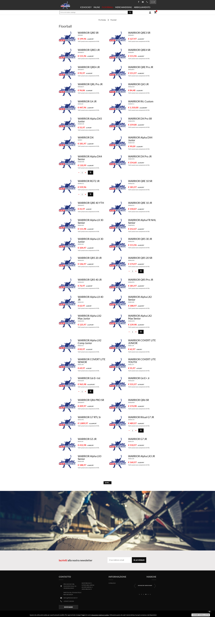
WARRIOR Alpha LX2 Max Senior (140, 317)
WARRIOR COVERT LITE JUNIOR (142, 342)
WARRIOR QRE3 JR (89, 49)
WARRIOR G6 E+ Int (89, 378)
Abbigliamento (142, 7)
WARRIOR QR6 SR (138, 399)
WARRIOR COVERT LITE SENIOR (91, 360)
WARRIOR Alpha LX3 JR (141, 456)
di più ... (107, 483)
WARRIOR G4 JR (87, 101)
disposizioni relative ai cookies (100, 615)
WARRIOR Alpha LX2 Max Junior (89, 317)
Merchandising (123, 7)
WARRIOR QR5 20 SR (140, 257)
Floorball (107, 7)
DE (152, 2)
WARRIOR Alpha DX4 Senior (90, 158)
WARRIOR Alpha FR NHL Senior (142, 221)
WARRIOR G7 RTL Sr (89, 417)
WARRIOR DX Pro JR (140, 156)
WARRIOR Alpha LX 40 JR (90, 298)
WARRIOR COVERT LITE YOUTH (142, 360)
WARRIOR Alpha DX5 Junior (90, 120)
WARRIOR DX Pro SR (140, 118)
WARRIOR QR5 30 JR (140, 238)
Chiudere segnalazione (200, 615)
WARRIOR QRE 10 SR (140, 180)
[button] (139, 594)
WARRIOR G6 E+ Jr (139, 378)
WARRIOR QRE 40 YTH (91, 202)
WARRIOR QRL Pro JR (90, 84)
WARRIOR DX (86, 137)
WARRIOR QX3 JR (138, 84)
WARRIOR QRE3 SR (139, 32)
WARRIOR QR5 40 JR (90, 279)
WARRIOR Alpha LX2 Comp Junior (89, 342)
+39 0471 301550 (68, 601)
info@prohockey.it (70, 598)
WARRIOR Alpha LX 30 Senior (90, 221)
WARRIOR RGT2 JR (89, 180)
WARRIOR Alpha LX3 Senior (89, 457)
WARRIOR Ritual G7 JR (141, 417)
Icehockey (86, 7)
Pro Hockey (102, 20)
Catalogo (112, 583)
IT (154, 2)
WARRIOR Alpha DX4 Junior (140, 139)
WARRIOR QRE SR (88, 32)
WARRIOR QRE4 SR (139, 49)
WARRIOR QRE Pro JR (140, 67)
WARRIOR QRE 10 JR (140, 202)
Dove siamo (68, 607)
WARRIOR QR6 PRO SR (91, 399)
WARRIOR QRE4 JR (89, 67)
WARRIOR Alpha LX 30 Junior (90, 240)
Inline (97, 7)
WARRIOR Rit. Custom (140, 101)
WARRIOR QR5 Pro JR (140, 279)
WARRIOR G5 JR (87, 438)
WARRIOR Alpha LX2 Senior (140, 298)
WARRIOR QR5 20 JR (90, 257)
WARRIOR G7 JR (137, 438)
